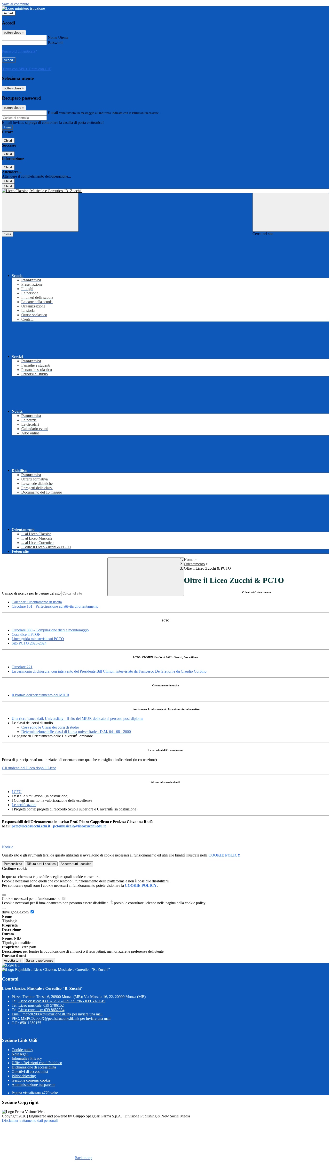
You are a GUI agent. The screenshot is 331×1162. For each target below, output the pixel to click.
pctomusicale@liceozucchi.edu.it (79, 826)
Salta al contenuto (15, 4)
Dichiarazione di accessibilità (34, 1067)
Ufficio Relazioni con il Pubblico (37, 1063)
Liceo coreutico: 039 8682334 (41, 1010)
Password (55, 42)
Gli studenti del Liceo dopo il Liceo (29, 768)
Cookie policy (22, 1050)
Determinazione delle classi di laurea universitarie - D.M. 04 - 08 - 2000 (76, 732)
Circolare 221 (22, 667)
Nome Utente (58, 37)
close (7, 234)
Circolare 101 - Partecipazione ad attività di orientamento (55, 606)
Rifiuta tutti (41, 864)
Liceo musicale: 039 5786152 (41, 1005)
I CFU (17, 792)
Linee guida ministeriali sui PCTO (38, 639)
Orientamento (194, 564)
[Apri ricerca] (290, 212)
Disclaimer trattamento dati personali (30, 1120)
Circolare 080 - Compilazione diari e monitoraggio (50, 630)
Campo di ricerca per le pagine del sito (31, 593)
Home (188, 559)
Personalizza (13, 864)
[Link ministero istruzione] (23, 8)
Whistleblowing (24, 1076)
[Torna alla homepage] (165, 191)
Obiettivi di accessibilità (30, 1071)
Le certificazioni (24, 805)
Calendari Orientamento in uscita (37, 602)
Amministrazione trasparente (33, 1085)
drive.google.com (16, 912)
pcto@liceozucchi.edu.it (31, 826)
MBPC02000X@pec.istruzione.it (65, 1018)
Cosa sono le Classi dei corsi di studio (50, 727)
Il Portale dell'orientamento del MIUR (40, 695)
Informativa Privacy (27, 1058)
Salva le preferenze (39, 960)
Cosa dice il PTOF (26, 634)
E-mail (53, 112)
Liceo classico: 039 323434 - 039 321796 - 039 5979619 (61, 1001)
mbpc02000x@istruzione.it (62, 1014)
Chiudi (8, 140)
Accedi (9, 13)
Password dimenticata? (19, 51)
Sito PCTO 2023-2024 (29, 643)
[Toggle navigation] (40, 212)
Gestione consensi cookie (31, 1080)
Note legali (20, 1054)
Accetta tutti (76, 864)
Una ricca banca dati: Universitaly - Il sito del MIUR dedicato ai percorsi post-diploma (77, 718)
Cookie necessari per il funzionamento (31, 898)
